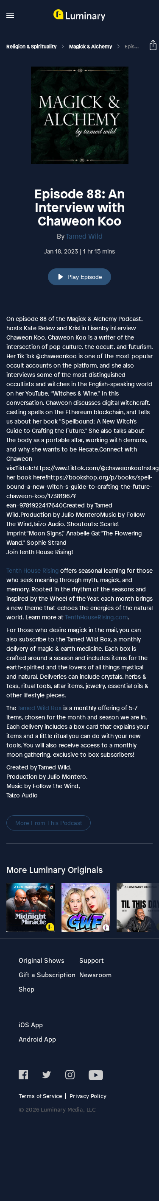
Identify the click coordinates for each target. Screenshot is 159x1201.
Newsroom (95, 974)
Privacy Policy (88, 1096)
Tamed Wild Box (39, 708)
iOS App (31, 1024)
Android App (37, 1038)
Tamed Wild (84, 236)
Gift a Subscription (47, 974)
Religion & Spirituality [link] (32, 46)
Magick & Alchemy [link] (91, 46)
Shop (26, 988)
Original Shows (41, 960)
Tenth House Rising (32, 570)
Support (91, 960)
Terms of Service (40, 1096)
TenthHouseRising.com (96, 617)
